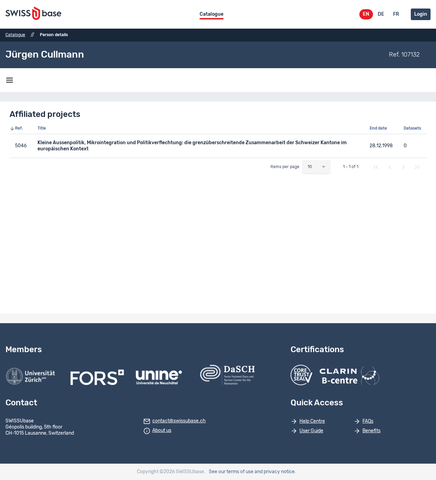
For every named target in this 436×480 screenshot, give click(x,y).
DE (381, 14)
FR (396, 14)
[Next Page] (403, 167)
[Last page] (417, 167)
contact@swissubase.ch (179, 421)
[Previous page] (389, 167)
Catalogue (211, 14)
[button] (21, 128)
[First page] (376, 167)
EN (366, 14)
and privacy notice (274, 471)
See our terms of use (231, 471)
